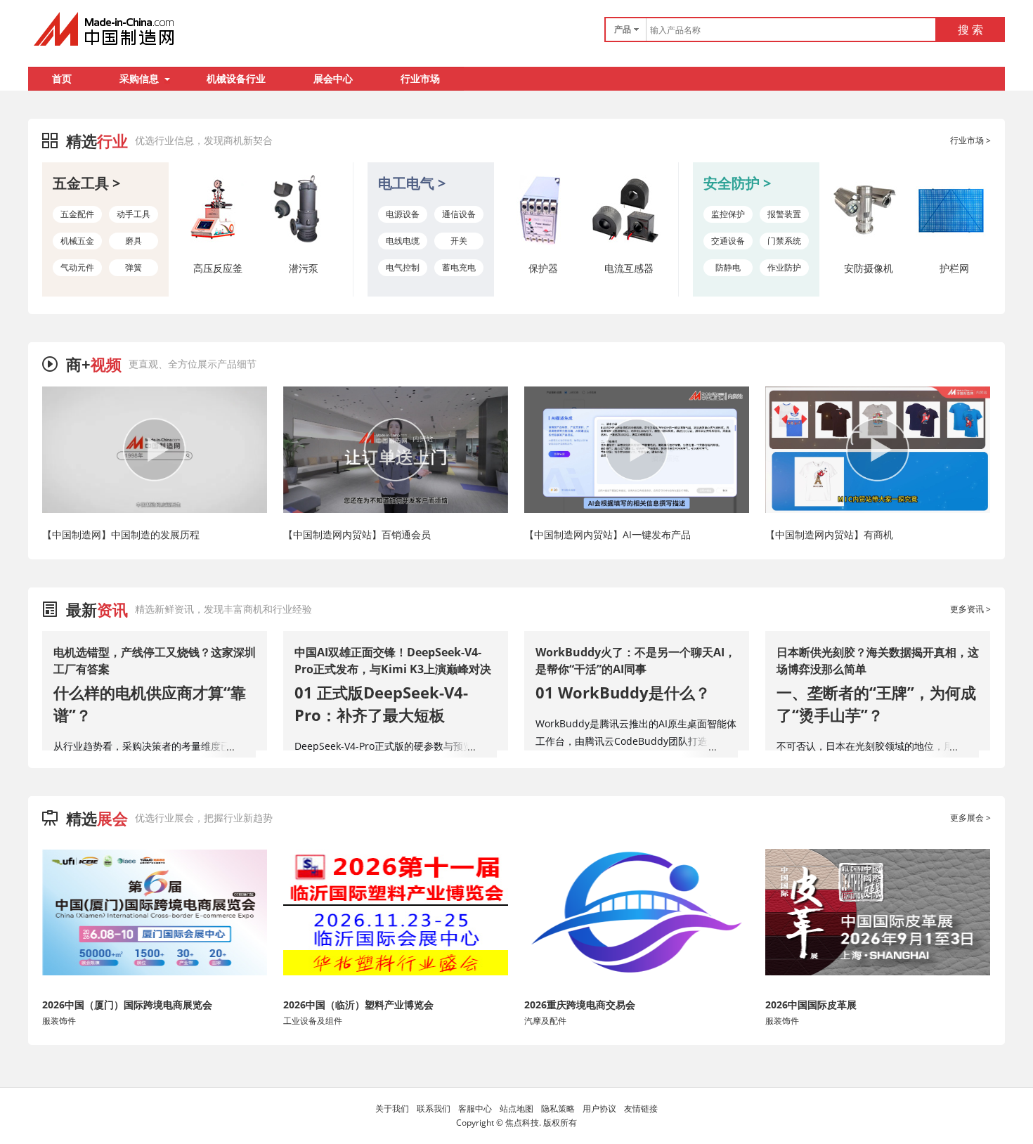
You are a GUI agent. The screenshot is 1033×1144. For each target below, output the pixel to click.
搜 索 (970, 29)
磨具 (133, 241)
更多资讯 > (970, 609)
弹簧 (133, 267)
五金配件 (77, 214)
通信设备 (459, 214)
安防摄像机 (868, 268)
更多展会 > (970, 818)
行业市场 (420, 78)
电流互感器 (629, 268)
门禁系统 (784, 241)
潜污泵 (303, 268)
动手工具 (133, 214)
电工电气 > (412, 183)
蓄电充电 (459, 267)
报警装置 (784, 214)
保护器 (543, 268)
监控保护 (728, 214)
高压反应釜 (217, 268)
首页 (62, 78)
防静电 (728, 267)
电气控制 (403, 267)
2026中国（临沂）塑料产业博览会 (358, 1004)
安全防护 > (737, 183)
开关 (458, 241)
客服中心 (475, 1108)
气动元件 (77, 267)
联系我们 (433, 1108)
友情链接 (641, 1108)
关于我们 (392, 1108)
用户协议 (599, 1108)
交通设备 (728, 241)
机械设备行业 (236, 78)
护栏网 (954, 268)
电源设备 (403, 214)
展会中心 (333, 78)
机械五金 (77, 241)
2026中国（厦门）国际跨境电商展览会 (127, 1004)
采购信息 (139, 78)
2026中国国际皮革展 (811, 1004)
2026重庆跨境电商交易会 (579, 1004)
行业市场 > (970, 140)
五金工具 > (86, 183)
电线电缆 (403, 241)
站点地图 (516, 1108)
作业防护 (784, 267)
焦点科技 (522, 1123)
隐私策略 (558, 1108)
